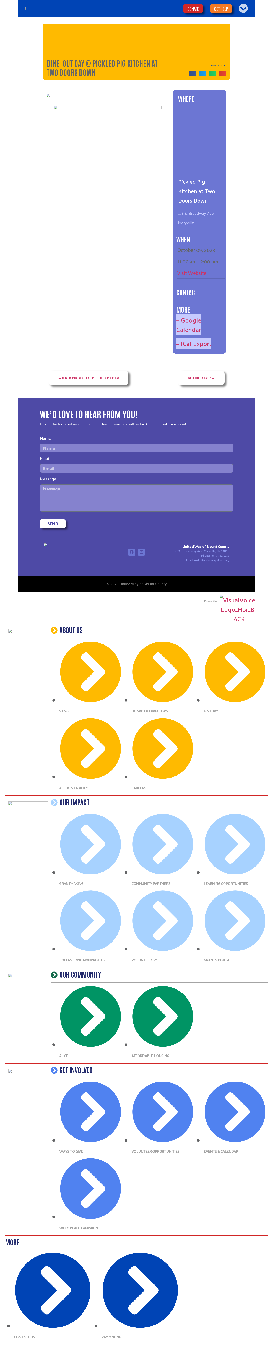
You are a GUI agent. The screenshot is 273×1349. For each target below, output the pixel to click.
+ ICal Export (193, 343)
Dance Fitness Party (199, 378)
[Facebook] (131, 552)
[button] (192, 73)
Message (48, 480)
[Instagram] (141, 552)
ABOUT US (71, 629)
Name (45, 439)
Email (45, 459)
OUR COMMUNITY (80, 974)
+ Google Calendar (188, 324)
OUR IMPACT (74, 801)
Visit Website (192, 272)
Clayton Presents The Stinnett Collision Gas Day (90, 378)
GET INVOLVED (76, 1069)
